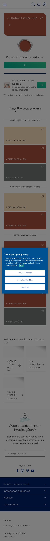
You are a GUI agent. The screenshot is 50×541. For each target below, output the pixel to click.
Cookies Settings (25, 273)
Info (21, 265)
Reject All (25, 287)
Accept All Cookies (25, 280)
